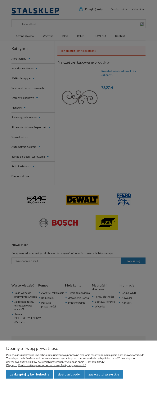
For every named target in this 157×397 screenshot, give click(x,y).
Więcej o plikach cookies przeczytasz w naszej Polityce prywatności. (46, 365)
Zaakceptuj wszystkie (103, 374)
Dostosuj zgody (69, 374)
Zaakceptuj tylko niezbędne (29, 374)
